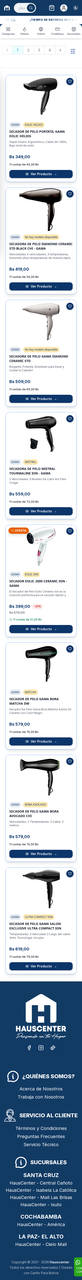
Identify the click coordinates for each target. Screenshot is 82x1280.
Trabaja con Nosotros (41, 1097)
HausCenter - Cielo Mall (41, 1244)
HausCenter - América (41, 1224)
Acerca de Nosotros (41, 1089)
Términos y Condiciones (41, 1128)
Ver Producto (44, 174)
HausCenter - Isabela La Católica (41, 1190)
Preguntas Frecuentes (41, 1136)
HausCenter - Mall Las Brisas (41, 1197)
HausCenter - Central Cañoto (41, 1183)
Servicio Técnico (41, 1144)
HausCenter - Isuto (41, 1204)
